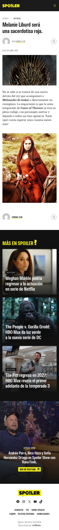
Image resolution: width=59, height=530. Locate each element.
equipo (12, 513)
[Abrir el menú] (55, 5)
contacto (19, 509)
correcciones (43, 513)
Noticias (17, 18)
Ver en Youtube (28, 469)
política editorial (26, 513)
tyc (27, 509)
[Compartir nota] (54, 41)
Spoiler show (29, 447)
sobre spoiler (37, 509)
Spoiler (5, 18)
